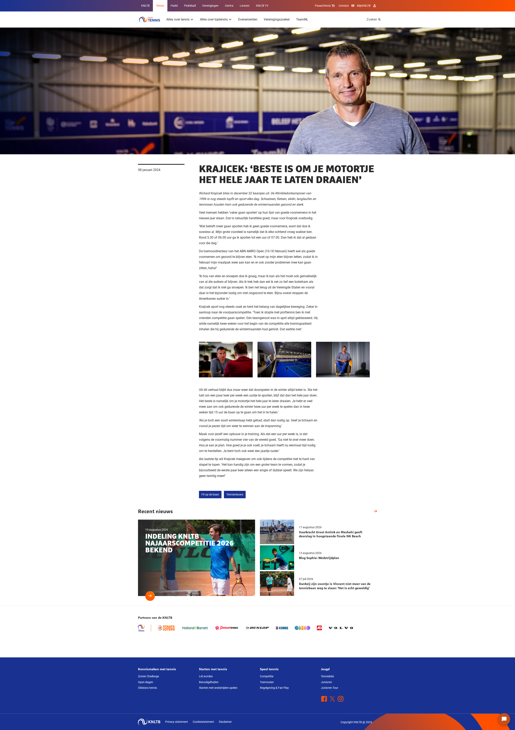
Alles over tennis (178, 19)
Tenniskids (327, 676)
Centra (229, 5)
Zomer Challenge (148, 676)
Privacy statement (176, 721)
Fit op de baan (210, 494)
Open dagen (145, 682)
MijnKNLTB (364, 5)
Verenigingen (210, 5)
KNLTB (145, 5)
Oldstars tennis (147, 687)
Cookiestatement (203, 721)
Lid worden (206, 676)
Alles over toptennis (214, 19)
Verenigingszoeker (277, 19)
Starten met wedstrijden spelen (218, 687)
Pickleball (190, 5)
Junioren (326, 682)
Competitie (266, 676)
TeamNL (302, 19)
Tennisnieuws (234, 494)
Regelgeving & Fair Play (274, 687)
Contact (344, 5)
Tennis (160, 5)
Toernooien (267, 682)
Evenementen (247, 19)
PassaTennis (323, 5)
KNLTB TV (262, 5)
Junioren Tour (329, 687)
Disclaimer (225, 721)
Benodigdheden (208, 682)
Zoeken (372, 19)
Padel (174, 5)
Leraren (244, 5)
